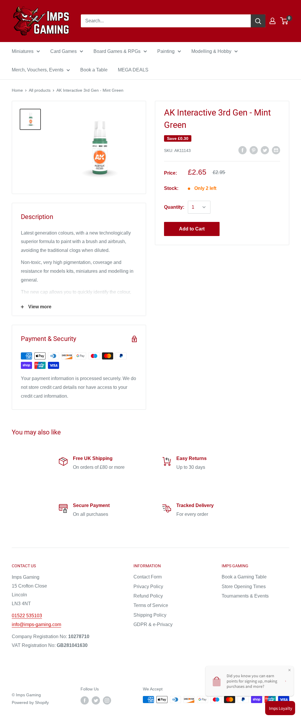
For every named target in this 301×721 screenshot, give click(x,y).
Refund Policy (148, 595)
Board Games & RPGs (117, 51)
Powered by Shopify (30, 702)
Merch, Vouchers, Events (37, 69)
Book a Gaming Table (244, 576)
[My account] (272, 21)
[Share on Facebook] (242, 150)
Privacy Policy (148, 586)
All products (40, 90)
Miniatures (23, 51)
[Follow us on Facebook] (85, 700)
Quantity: (174, 207)
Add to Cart (192, 228)
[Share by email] (276, 150)
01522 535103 (27, 615)
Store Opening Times (244, 586)
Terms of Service (150, 605)
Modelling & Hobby (211, 51)
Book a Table (94, 69)
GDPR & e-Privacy (153, 624)
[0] (284, 20)
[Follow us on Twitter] (96, 700)
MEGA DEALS (133, 69)
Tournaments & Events (245, 595)
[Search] (258, 20)
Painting (166, 51)
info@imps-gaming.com (36, 624)
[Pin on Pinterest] (254, 150)
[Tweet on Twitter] (265, 150)
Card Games (63, 51)
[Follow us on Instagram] (107, 700)
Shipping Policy (149, 615)
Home (17, 90)
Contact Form (147, 576)
